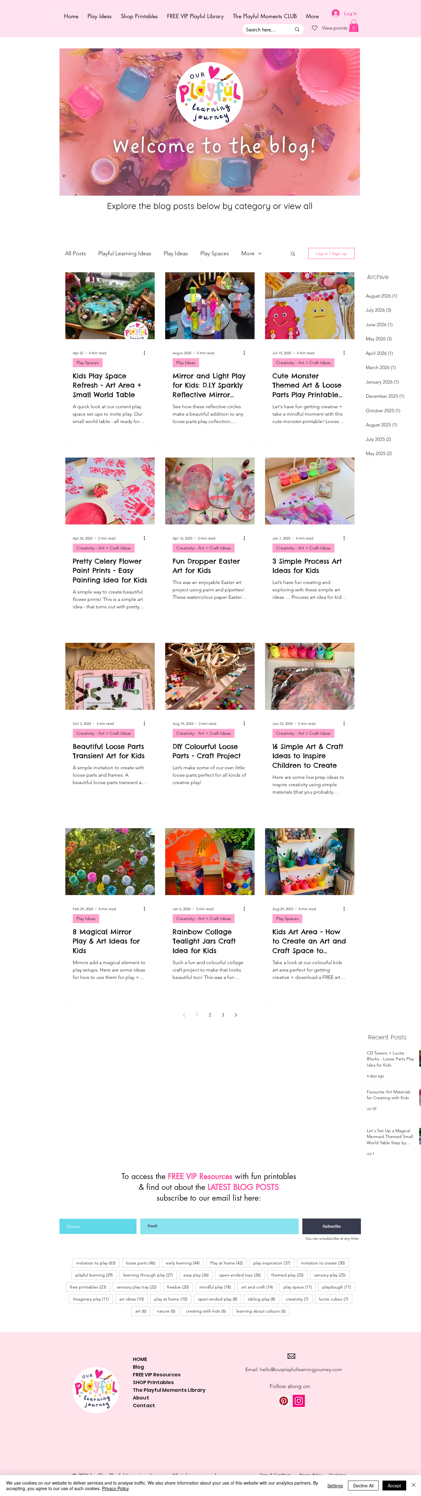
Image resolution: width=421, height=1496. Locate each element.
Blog (138, 1367)
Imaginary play (93, 1299)
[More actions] (146, 353)
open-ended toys (242, 1275)
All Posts (75, 253)
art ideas (133, 1299)
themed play (289, 1275)
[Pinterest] (284, 1401)
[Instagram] (299, 1401)
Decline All (363, 1485)
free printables (90, 1287)
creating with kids (208, 1311)
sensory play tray (139, 1287)
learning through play (150, 1275)
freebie (180, 1287)
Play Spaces (214, 253)
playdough (338, 1287)
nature (168, 1311)
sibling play (263, 1299)
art (142, 1311)
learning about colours (263, 1311)
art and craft (259, 1287)
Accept (394, 1485)
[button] (293, 254)
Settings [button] (335, 1485)
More (248, 253)
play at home (172, 1299)
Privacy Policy (115, 1488)
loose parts (142, 1263)
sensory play (331, 1275)
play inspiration (273, 1263)
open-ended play (219, 1299)
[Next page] (235, 1015)
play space (300, 1287)
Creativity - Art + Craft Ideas (303, 362)
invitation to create (325, 1263)
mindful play (217, 1287)
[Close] (413, 1485)
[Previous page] (184, 1015)
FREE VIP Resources (157, 1374)
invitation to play (98, 1263)
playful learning (96, 1275)
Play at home (228, 1263)
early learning (185, 1263)
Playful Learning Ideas (124, 253)
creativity (299, 1299)
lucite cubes (335, 1299)
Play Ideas (176, 253)
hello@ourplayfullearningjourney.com (301, 1369)
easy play (198, 1275)
